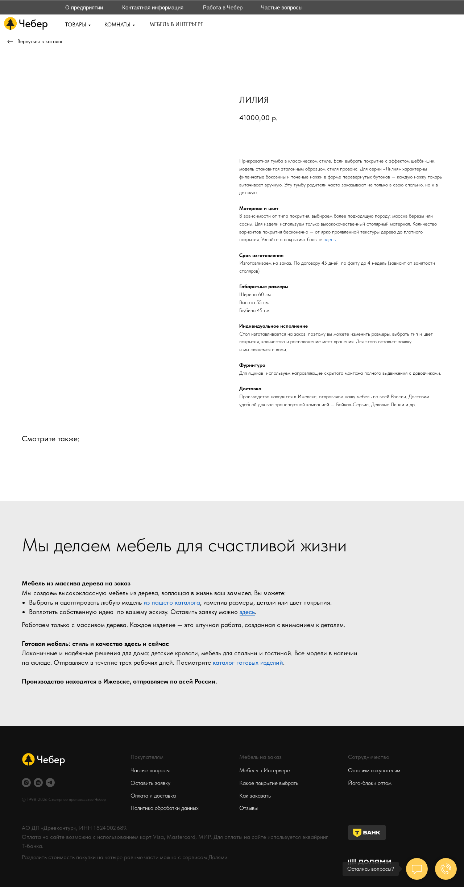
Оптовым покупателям (374, 770)
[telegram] (50, 782)
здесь (330, 239)
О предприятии (84, 7)
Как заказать (255, 795)
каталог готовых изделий (248, 662)
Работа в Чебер (223, 7)
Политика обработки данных (164, 807)
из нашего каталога (172, 602)
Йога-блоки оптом (370, 782)
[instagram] (26, 782)
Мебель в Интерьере (264, 770)
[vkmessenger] (38, 782)
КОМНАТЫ (117, 24)
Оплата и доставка (153, 795)
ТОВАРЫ (75, 24)
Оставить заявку (150, 782)
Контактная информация (152, 7)
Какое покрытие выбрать (268, 782)
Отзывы (248, 807)
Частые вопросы (282, 7)
